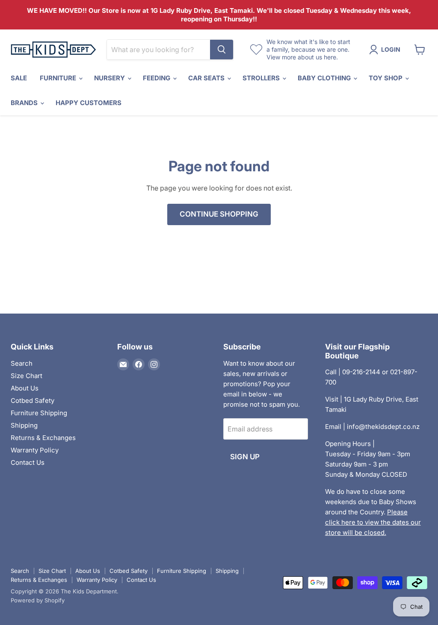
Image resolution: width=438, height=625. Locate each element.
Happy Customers (88, 103)
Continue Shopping (219, 214)
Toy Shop (386, 78)
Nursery (110, 78)
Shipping (24, 425)
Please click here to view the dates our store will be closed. (373, 522)
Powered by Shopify (38, 600)
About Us (24, 388)
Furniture (59, 78)
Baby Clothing (325, 78)
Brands (25, 103)
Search (22, 363)
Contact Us (27, 462)
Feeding (157, 78)
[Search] (221, 49)
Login (390, 49)
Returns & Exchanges (43, 438)
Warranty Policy (35, 450)
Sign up (245, 456)
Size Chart (26, 376)
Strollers (262, 78)
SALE (19, 78)
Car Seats (207, 78)
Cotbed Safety (32, 400)
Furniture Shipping (39, 413)
